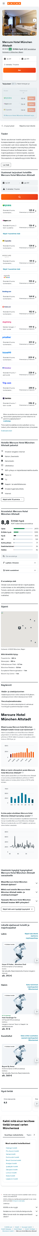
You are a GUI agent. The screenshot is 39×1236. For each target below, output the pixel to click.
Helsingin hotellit (11, 1148)
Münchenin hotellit (8, 1231)
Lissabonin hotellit (12, 1179)
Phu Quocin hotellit (12, 1151)
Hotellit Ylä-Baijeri (30, 1229)
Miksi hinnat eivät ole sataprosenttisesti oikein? (17, 1215)
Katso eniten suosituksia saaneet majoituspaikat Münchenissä (29, 1038)
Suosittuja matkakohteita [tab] (14, 1135)
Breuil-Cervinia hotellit (13, 1160)
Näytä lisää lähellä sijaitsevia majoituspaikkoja (31, 936)
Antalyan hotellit (11, 1163)
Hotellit (17, 1227)
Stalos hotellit (10, 1176)
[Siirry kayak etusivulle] (14, 3)
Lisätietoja (7, 421)
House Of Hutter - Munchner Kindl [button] (14, 964)
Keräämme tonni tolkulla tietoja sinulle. (17, 1211)
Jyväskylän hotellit (12, 1167)
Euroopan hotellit (27, 1227)
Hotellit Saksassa (6, 1229)
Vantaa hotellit (10, 1154)
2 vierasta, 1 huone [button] (11, 64)
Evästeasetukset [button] (6, 431)
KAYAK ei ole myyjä (10, 1207)
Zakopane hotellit (12, 1170)
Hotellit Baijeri (18, 1229)
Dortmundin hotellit (12, 1157)
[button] (3, 3)
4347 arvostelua (30, 49)
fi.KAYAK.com (8, 1227)
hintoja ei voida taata (18, 1201)
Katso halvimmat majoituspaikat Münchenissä (32, 987)
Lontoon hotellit (11, 1173)
